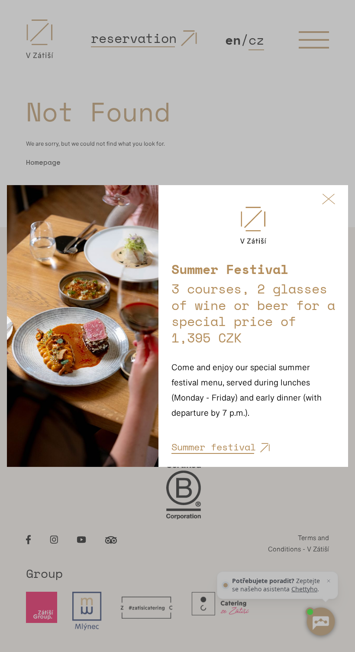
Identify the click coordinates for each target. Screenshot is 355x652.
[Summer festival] (82, 326)
